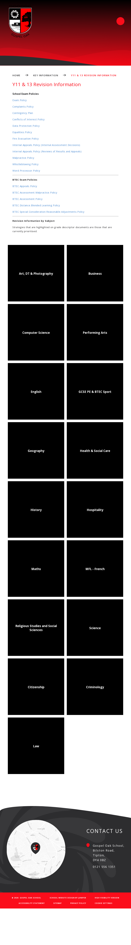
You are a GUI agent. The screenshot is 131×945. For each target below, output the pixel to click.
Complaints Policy (23, 106)
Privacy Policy (78, 903)
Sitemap (57, 903)
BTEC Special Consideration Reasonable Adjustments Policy (48, 211)
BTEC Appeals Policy (24, 186)
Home (16, 75)
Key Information (45, 75)
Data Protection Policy (26, 125)
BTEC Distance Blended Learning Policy (36, 205)
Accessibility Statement (32, 903)
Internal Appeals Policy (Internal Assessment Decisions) (46, 144)
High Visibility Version (107, 898)
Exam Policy (19, 100)
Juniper (82, 898)
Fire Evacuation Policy (25, 138)
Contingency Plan (22, 112)
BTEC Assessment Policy (27, 198)
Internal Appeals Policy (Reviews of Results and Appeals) (47, 151)
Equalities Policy (22, 132)
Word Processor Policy (26, 170)
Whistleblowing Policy (25, 164)
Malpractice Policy (23, 157)
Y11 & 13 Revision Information (93, 75)
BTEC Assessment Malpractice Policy (34, 192)
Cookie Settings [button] (103, 903)
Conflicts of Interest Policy (28, 119)
